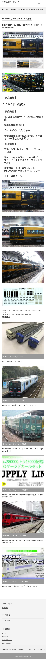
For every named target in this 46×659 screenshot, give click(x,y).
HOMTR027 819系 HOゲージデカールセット (19, 405)
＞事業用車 (24, 490)
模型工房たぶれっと (26, 656)
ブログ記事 (7, 620)
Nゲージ (6, 357)
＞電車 (22, 400)
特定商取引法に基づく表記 (8, 649)
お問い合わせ (22, 649)
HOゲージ (6, 18)
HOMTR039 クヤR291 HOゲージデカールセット (20, 586)
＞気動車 (28, 18)
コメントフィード (7, 640)
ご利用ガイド (31, 649)
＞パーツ (13, 357)
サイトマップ (41, 649)
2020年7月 (5, 608)
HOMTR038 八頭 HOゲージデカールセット (17, 314)
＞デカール (17, 18)
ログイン (4, 633)
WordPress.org (6, 643)
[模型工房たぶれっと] (11, 2)
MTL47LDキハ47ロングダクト (13, 361)
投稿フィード (6, 636)
